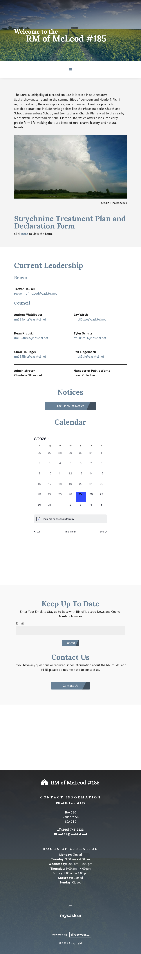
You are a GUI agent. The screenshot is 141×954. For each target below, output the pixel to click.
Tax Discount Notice (70, 406)
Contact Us (70, 685)
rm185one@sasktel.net (30, 319)
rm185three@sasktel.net (31, 338)
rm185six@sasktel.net (89, 356)
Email (20, 623)
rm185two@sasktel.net (90, 319)
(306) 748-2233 (72, 829)
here (24, 234)
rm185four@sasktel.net (90, 338)
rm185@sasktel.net (72, 834)
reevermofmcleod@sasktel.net (35, 293)
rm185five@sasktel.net (30, 356)
